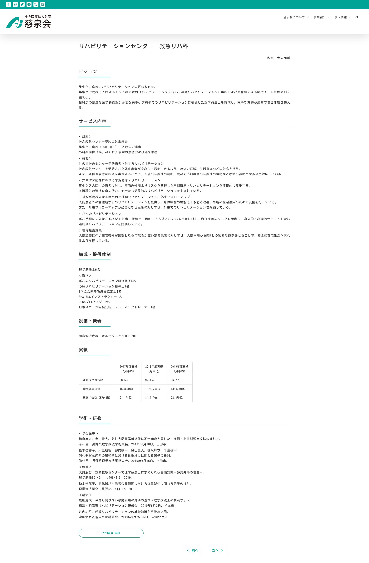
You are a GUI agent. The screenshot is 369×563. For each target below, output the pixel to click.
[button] (357, 17)
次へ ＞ (218, 550)
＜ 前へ (192, 550)
